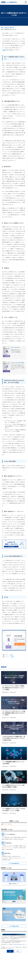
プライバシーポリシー (17, 944)
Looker (4, 50)
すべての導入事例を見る (14, 863)
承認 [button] (10, 951)
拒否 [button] (18, 951)
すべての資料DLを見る (14, 926)
